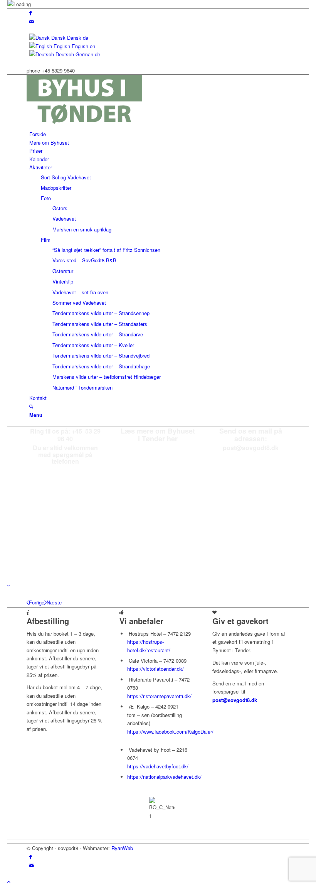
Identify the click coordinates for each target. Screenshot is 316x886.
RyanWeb (122, 848)
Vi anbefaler (141, 620)
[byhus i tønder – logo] (84, 126)
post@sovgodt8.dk (234, 700)
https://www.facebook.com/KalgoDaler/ (170, 731)
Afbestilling (48, 620)
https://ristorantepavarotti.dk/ (159, 696)
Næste (54, 602)
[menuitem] (159, 134)
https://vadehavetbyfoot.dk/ (157, 766)
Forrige (36, 602)
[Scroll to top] (8, 881)
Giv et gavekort (240, 620)
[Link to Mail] (31, 21)
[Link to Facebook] (30, 12)
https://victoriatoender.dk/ (155, 668)
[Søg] (31, 406)
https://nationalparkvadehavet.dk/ (164, 776)
